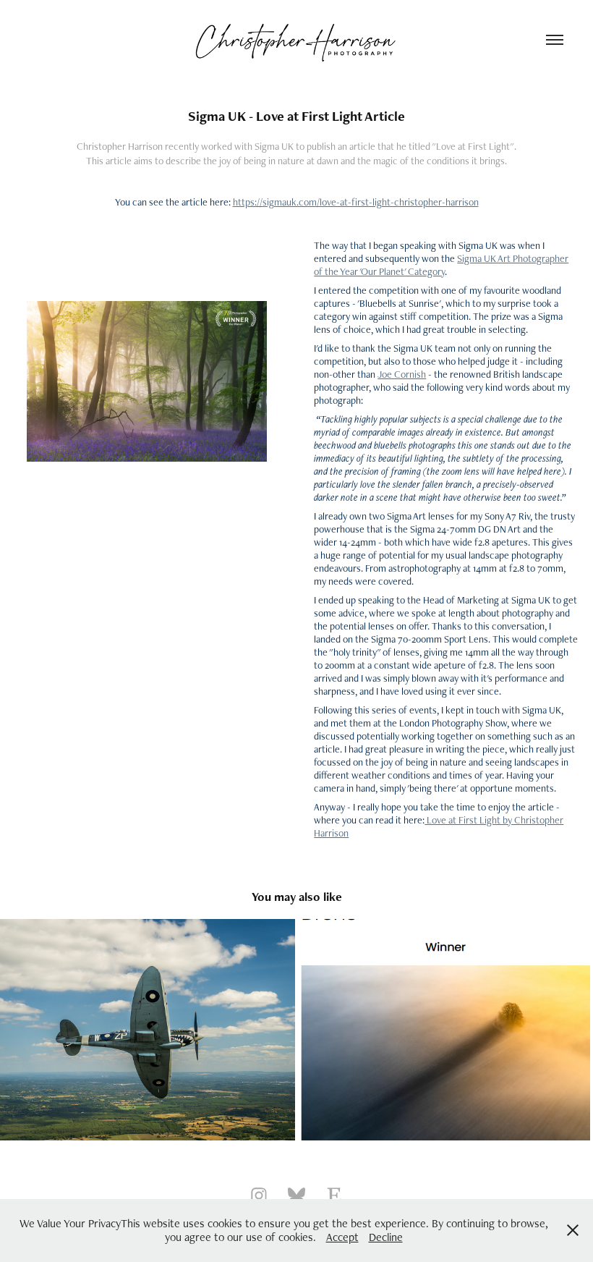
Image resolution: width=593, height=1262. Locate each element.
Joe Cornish (401, 374)
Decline (386, 1237)
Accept (342, 1237)
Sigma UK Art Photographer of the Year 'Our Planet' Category (441, 265)
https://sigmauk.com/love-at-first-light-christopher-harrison (356, 201)
